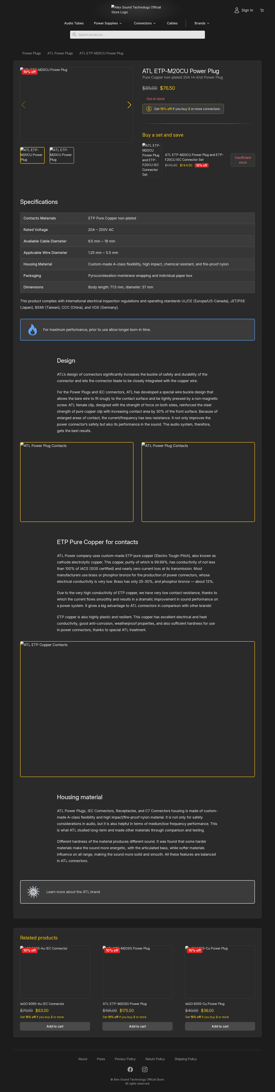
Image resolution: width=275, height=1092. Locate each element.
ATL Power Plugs (60, 53)
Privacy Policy (125, 1059)
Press (101, 1059)
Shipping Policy (186, 1059)
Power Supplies (106, 23)
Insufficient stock (243, 160)
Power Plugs (31, 53)
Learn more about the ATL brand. (73, 892)
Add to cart (55, 1026)
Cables (172, 23)
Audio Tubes (74, 23)
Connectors (143, 23)
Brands (200, 23)
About (82, 1059)
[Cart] (264, 10)
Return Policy (155, 1059)
